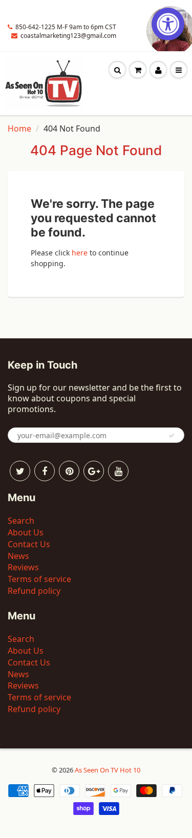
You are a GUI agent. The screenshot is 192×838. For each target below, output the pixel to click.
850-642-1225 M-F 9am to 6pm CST (65, 27)
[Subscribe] (171, 435)
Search (21, 520)
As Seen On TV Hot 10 (107, 770)
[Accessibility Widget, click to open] (168, 24)
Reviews (23, 567)
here (80, 252)
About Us (26, 532)
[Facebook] (44, 471)
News (18, 556)
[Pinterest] (69, 471)
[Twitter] (20, 471)
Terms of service (39, 579)
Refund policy (34, 590)
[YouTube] (118, 471)
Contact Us (29, 544)
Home (19, 128)
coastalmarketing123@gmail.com (68, 35)
